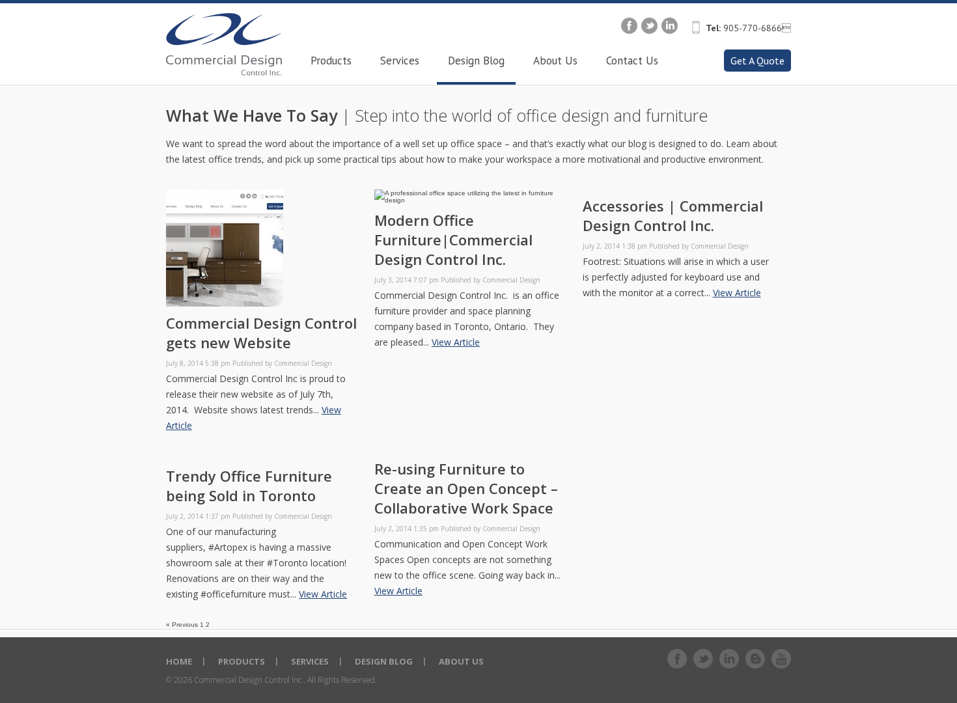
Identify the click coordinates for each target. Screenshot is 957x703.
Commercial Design (303, 363)
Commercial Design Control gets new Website (261, 332)
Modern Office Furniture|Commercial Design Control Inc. (453, 239)
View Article (456, 342)
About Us (461, 661)
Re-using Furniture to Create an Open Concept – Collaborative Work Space (466, 488)
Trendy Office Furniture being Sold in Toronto (249, 485)
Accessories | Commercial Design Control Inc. (673, 215)
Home (179, 661)
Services (310, 661)
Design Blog (384, 661)
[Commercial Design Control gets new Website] (224, 303)
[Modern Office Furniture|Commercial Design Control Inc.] (472, 200)
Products (241, 661)
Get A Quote (757, 60)
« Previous (182, 624)
